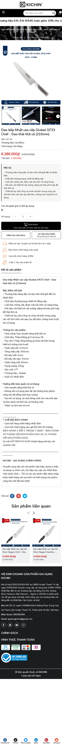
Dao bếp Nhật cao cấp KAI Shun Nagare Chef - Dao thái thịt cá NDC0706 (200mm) (14, 550)
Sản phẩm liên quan (31, 506)
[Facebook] (3, 625)
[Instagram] (23, 625)
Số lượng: (5, 216)
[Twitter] (10, 625)
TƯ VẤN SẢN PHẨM (46, 235)
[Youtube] (16, 625)
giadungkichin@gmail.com (20, 619)
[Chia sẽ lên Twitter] (25, 496)
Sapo (38, 675)
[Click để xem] (31, 75)
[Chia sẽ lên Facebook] (12, 496)
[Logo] (31, 4)
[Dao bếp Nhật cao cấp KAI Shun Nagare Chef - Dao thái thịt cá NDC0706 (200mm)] (15, 532)
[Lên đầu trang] (57, 715)
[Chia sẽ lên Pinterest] (18, 496)
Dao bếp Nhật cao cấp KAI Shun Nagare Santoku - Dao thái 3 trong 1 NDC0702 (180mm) (45, 550)
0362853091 (19, 614)
